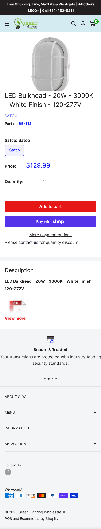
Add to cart (50, 206)
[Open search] (73, 23)
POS (8, 518)
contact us (29, 242)
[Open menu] (7, 24)
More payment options (50, 235)
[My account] (83, 23)
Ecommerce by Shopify (39, 518)
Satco (11, 115)
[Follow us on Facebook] (8, 472)
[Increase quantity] (56, 182)
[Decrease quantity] (31, 182)
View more (15, 318)
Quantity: (14, 181)
